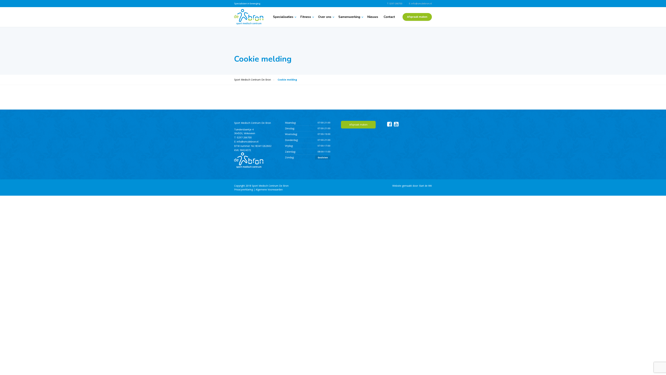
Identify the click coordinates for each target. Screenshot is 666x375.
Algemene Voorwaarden (269, 189)
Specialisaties (283, 17)
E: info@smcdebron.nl (420, 3)
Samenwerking (349, 17)
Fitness (305, 17)
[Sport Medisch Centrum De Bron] (248, 17)
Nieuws (372, 17)
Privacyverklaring (243, 189)
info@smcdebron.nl (247, 141)
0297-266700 (244, 137)
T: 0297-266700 (394, 3)
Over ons (324, 17)
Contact (389, 17)
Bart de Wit (425, 185)
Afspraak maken (417, 16)
